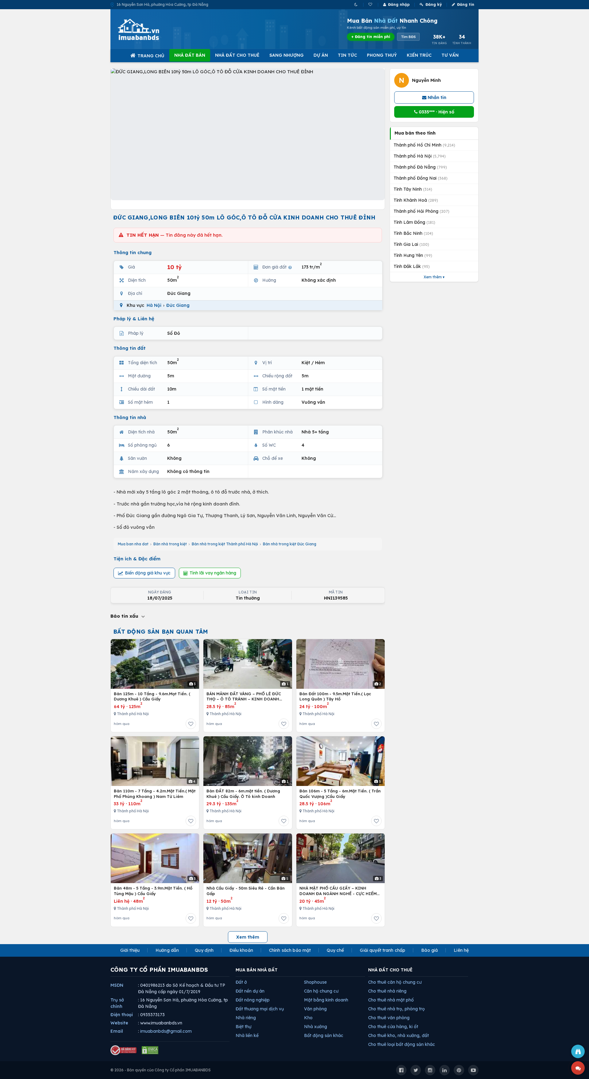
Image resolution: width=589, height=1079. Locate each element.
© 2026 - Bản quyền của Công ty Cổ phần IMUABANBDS (160, 1070)
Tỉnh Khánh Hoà (416, 200)
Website (119, 1023)
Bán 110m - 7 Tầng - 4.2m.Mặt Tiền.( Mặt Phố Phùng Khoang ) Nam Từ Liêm (154, 793)
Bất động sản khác (323, 1035)
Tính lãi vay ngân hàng (213, 573)
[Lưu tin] (191, 724)
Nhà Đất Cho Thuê (237, 55)
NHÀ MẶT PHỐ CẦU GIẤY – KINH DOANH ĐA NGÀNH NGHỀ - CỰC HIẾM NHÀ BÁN (338, 891)
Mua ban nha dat (133, 544)
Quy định (204, 950)
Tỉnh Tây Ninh (413, 189)
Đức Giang (178, 305)
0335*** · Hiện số (436, 112)
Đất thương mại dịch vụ (260, 1009)
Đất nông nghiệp (253, 1000)
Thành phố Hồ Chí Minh (424, 145)
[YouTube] (473, 1070)
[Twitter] (415, 1070)
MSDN (116, 985)
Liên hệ (461, 950)
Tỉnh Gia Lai (411, 244)
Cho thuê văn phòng (389, 1017)
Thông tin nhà (130, 417)
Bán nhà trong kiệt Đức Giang (289, 544)
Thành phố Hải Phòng (421, 211)
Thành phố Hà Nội (420, 156)
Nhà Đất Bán (189, 55)
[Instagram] (430, 1070)
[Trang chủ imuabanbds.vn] (147, 29)
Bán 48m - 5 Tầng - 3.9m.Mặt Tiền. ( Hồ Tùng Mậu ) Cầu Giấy (153, 891)
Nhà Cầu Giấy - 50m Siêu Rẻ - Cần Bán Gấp (245, 891)
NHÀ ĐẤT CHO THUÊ (390, 970)
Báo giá (429, 950)
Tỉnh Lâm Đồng (414, 222)
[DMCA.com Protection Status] (150, 1050)
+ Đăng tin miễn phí (370, 36)
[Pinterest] (459, 1070)
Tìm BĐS (408, 37)
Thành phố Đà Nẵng (420, 167)
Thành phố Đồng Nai (421, 178)
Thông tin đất (130, 348)
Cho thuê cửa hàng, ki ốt (393, 1026)
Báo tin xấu (125, 616)
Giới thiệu (130, 950)
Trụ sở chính (117, 1003)
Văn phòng (315, 1009)
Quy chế (335, 950)
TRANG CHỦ (150, 56)
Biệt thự (243, 1026)
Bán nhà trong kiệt (170, 544)
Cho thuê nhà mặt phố (391, 1000)
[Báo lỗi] (578, 1051)
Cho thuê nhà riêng (387, 991)
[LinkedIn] (444, 1070)
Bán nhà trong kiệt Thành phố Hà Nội (225, 544)
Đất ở (241, 982)
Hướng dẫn (167, 950)
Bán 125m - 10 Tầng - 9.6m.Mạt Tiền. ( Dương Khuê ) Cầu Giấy (152, 696)
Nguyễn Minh (426, 80)
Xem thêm (247, 937)
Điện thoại (121, 1014)
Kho (308, 1017)
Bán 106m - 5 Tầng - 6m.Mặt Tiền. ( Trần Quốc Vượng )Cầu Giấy (340, 793)
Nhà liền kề (247, 1035)
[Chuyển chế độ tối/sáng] (356, 4)
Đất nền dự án (250, 991)
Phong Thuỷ (382, 55)
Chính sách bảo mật (290, 950)
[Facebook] (401, 1070)
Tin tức (347, 55)
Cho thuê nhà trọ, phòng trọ (396, 1009)
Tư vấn (450, 55)
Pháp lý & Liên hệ (134, 319)
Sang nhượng (286, 55)
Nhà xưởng (315, 1026)
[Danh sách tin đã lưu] (370, 4)
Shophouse (315, 982)
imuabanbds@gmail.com (166, 1031)
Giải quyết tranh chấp (382, 950)
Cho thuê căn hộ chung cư (395, 982)
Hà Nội (154, 305)
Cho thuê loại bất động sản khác (401, 1044)
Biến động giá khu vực (148, 573)
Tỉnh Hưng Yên (413, 255)
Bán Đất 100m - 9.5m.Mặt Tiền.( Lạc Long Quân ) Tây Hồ (335, 696)
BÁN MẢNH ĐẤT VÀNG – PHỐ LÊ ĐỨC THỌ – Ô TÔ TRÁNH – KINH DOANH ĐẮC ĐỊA (243, 696)
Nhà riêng (246, 1017)
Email (116, 1031)
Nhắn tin (436, 97)
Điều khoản (241, 950)
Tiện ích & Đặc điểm (137, 559)
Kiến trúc (419, 55)
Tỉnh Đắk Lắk (412, 266)
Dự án (321, 55)
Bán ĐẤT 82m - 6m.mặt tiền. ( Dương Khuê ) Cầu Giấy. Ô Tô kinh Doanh (243, 793)
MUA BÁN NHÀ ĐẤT (257, 970)
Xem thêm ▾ (434, 277)
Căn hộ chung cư (321, 991)
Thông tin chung (133, 252)
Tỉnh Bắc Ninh (413, 233)
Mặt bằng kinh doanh (326, 1000)
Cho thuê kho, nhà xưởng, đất (398, 1035)
